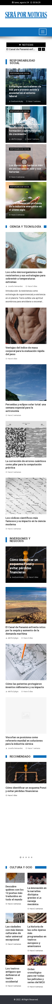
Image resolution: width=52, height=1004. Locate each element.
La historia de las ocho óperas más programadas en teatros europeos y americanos (36, 936)
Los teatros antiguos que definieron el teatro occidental (13, 975)
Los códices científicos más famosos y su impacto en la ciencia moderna (26, 521)
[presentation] (39, 49)
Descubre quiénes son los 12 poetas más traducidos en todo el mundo (15, 893)
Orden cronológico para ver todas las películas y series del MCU (36, 976)
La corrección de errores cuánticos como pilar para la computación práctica (26, 464)
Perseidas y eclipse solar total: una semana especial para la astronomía (26, 407)
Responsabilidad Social (20, 73)
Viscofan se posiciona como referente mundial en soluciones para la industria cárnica (24, 740)
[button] (20, 857)
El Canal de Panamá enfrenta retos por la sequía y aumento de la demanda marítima (20, 49)
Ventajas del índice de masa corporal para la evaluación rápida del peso (25, 351)
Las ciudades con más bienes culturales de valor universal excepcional (14, 933)
